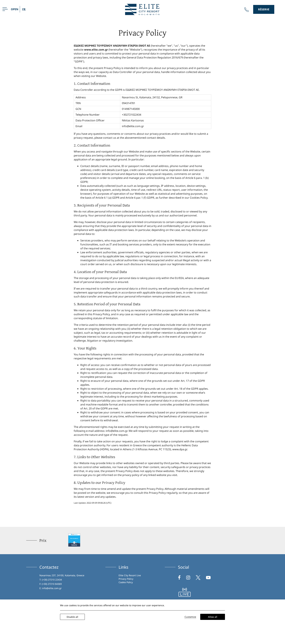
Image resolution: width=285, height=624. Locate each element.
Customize (190, 616)
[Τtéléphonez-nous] (246, 9)
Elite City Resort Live (130, 575)
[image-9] (184, 592)
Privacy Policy (126, 578)
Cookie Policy (126, 582)
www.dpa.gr (179, 449)
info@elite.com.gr (133, 126)
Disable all (72, 616)
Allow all (212, 616)
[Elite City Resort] (142, 9)
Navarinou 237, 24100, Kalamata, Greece (61, 575)
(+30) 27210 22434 (52, 579)
